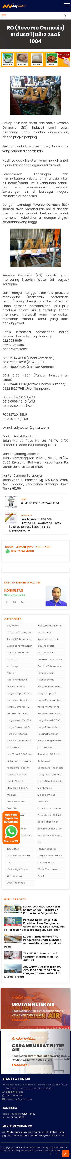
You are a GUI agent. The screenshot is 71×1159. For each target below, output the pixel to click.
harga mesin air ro (17, 713)
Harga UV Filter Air (17, 734)
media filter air (15, 781)
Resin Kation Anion (48, 821)
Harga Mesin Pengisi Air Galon (51, 713)
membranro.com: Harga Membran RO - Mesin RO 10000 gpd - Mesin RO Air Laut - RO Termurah (34, 1149)
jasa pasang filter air (49, 740)
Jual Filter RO (14, 747)
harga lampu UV (47, 693)
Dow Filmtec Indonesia (50, 659)
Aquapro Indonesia (48, 639)
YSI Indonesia (14, 876)
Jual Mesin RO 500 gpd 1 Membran (21, 754)
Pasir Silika (12, 808)
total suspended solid (50, 855)
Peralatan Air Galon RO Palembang (51, 815)
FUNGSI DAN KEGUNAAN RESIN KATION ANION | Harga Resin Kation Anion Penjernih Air (41, 910)
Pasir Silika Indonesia (49, 808)
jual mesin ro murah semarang (21, 761)
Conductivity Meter (18, 652)
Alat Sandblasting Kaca (20, 632)
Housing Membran (48, 734)
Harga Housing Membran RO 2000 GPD (51, 686)
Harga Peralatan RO (18, 727)
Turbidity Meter (46, 862)
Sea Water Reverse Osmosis (51, 835)
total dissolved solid (18, 855)
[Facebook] (50, 1153)
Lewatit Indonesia (17, 774)
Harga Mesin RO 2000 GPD (21, 720)
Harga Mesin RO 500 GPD (51, 720)
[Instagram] (56, 1153)
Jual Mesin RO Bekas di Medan (51, 754)
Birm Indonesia (46, 646)
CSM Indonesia (46, 652)
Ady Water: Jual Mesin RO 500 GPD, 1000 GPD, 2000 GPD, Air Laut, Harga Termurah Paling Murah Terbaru (33, 971)
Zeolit (41, 876)
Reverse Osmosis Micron (51, 828)
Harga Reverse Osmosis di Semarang (51, 727)
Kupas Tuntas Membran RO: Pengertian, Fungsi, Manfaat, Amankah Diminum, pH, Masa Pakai (32, 941)
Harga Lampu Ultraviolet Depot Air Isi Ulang (21, 693)
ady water (13, 625)
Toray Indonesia (47, 849)
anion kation (45, 632)
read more (19, 1020)
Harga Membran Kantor (51, 700)
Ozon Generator (16, 801)
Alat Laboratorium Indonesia (51, 625)
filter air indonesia (17, 679)
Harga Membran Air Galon (21, 700)
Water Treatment (48, 869)
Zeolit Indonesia (16, 882)
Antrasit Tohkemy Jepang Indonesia (21, 639)
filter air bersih (46, 673)
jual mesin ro (45, 747)
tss (8, 862)
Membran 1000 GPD (18, 788)
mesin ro (12, 794)
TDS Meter (13, 849)
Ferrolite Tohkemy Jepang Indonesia (51, 666)
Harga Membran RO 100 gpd (21, 706)
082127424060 (14, 1092)
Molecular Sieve (46, 794)
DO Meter (12, 659)
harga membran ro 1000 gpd (51, 706)
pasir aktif (43, 801)
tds (39, 842)
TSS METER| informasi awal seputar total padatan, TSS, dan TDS (41, 957)
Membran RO (45, 788)
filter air (11, 673)
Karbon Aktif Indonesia (50, 767)
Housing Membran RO (19, 740)
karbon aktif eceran (18, 767)
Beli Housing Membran (19, 646)
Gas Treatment (15, 686)
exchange (12, 666)
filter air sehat (46, 679)
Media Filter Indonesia (50, 781)
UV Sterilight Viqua (17, 869)
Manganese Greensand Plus (51, 774)
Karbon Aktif (45, 761)
